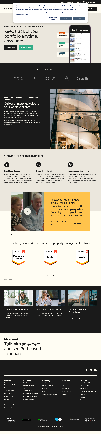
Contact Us (70, 2)
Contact (44, 391)
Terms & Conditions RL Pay (88, 391)
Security (82, 397)
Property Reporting (28, 399)
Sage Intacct (8, 407)
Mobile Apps (8, 393)
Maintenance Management (31, 393)
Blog (62, 385)
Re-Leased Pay (8, 396)
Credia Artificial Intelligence (12, 387)
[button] (12, 234)
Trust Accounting (9, 390)
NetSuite (6, 399)
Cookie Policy (84, 388)
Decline (79, 18)
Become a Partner (47, 385)
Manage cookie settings (53, 18)
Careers (44, 388)
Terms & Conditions (86, 383)
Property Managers (28, 385)
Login (63, 2)
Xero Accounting (9, 402)
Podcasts (64, 394)
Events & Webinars (66, 391)
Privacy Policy (84, 385)
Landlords (26, 383)
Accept (66, 18)
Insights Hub (65, 388)
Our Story (45, 383)
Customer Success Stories (69, 383)
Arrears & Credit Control (30, 396)
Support (78, 2)
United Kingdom (90, 2)
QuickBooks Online (9, 405)
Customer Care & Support (49, 394)
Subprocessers (84, 394)
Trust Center (84, 400)
